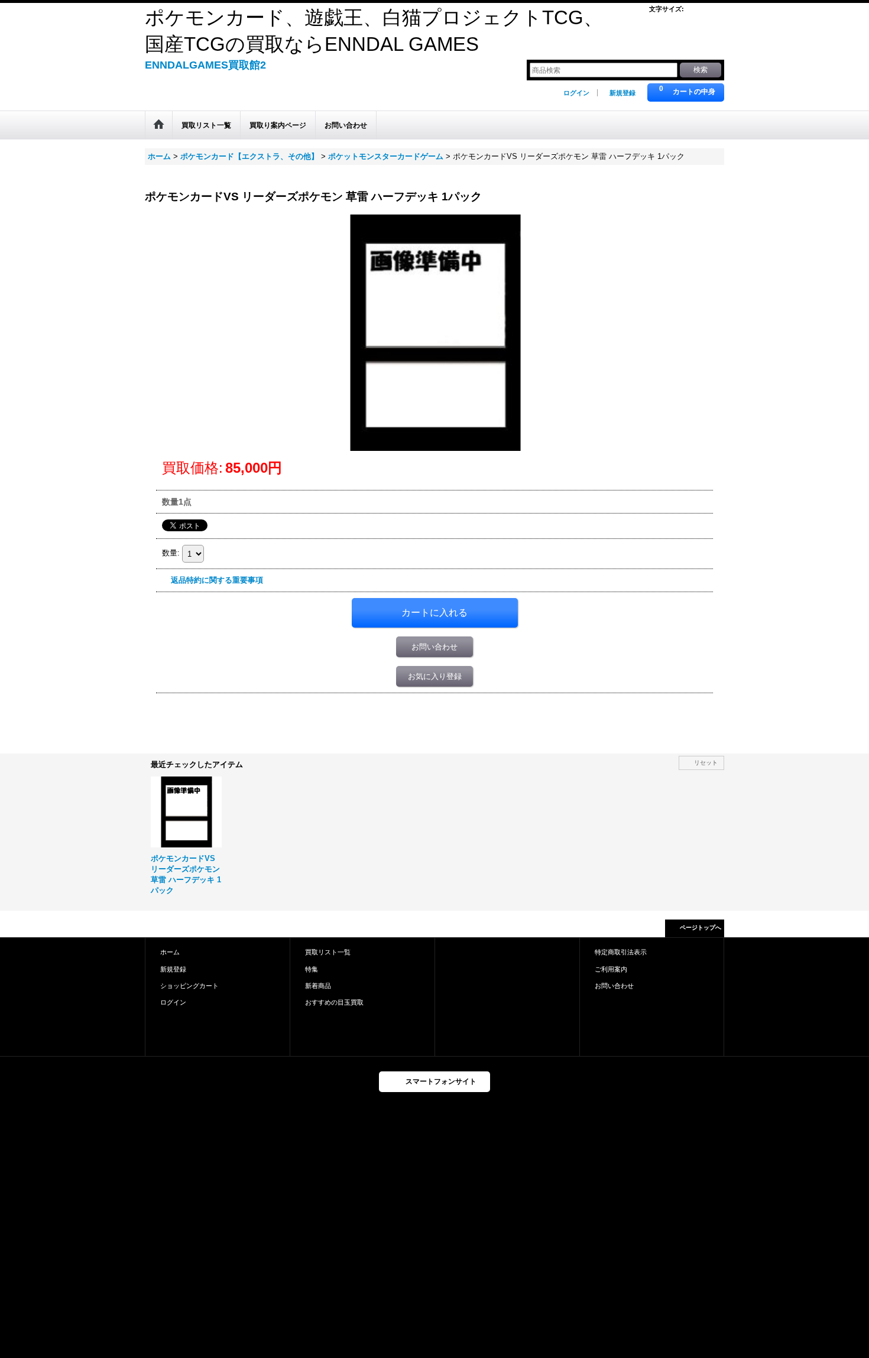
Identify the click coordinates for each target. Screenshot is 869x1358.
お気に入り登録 (435, 676)
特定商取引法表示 (621, 952)
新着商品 (318, 985)
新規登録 (622, 92)
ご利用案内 (611, 969)
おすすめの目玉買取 (334, 1002)
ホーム (170, 952)
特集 (311, 969)
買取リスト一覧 (328, 952)
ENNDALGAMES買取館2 (205, 65)
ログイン (576, 92)
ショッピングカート (189, 985)
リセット (706, 762)
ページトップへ (700, 927)
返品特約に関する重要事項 (217, 580)
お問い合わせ (434, 646)
